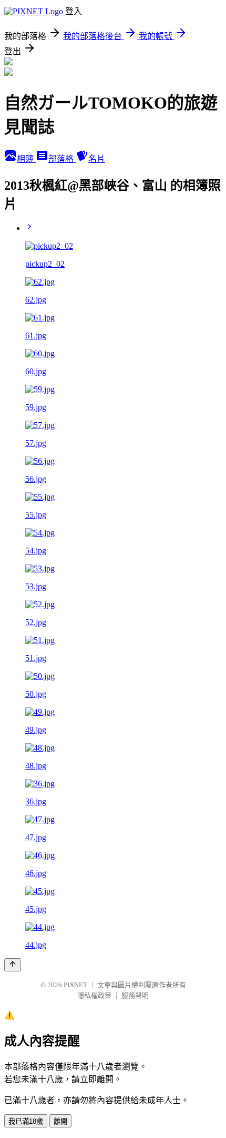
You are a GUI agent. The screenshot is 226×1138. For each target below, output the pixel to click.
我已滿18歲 (25, 1121)
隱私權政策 (94, 995)
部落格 (62, 158)
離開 (60, 1121)
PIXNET (75, 985)
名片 (96, 158)
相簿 (26, 158)
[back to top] (12, 964)
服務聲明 (135, 995)
